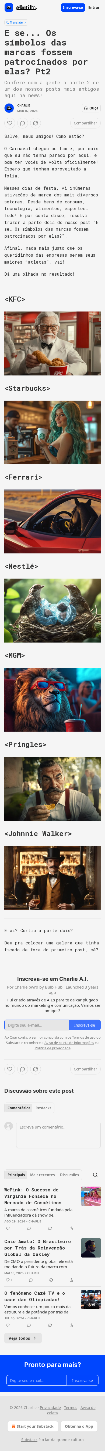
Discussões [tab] (69, 1174)
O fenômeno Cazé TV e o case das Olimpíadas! (34, 1296)
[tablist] (29, 1108)
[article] (52, 1209)
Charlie (23, 105)
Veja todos (19, 1338)
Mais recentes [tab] (42, 1174)
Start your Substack (35, 1426)
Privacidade (50, 1407)
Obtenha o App (79, 1426)
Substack (29, 1439)
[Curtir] (9, 123)
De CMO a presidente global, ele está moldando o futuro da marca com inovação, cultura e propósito (38, 1264)
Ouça (94, 108)
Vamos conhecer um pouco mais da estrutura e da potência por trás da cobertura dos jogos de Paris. (37, 1309)
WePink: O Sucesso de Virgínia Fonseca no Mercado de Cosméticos (32, 1196)
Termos (70, 1407)
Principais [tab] (16, 1174)
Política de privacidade (53, 1048)
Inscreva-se (73, 7)
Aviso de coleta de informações (69, 1042)
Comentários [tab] (19, 1108)
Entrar (94, 7)
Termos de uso (84, 1037)
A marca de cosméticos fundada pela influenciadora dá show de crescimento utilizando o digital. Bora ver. (39, 1212)
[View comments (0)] (22, 123)
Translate (16, 22)
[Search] (95, 1174)
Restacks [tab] (43, 1108)
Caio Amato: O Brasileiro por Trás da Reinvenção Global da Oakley (37, 1247)
